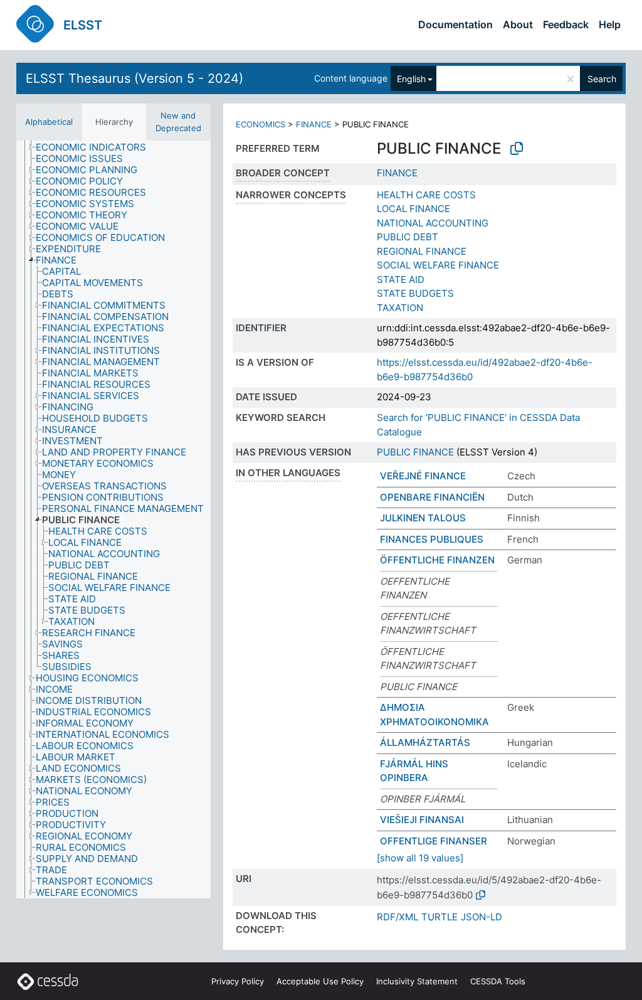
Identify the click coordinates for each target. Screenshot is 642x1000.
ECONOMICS (260, 124)
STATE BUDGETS (415, 293)
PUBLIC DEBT (407, 237)
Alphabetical (49, 122)
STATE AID (400, 279)
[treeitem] (96, 147)
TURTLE (439, 917)
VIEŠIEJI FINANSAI (422, 820)
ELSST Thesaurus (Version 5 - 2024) (134, 78)
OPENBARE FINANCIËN (432, 497)
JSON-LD (481, 917)
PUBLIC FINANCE (415, 452)
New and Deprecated (178, 121)
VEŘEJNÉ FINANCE (423, 476)
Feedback (566, 24)
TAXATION (400, 308)
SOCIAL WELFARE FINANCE (438, 265)
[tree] (113, 519)
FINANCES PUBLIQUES (431, 539)
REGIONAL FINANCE (421, 251)
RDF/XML (397, 917)
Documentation (455, 24)
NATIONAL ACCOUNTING (432, 223)
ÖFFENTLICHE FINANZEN (437, 560)
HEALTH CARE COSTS (426, 195)
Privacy (237, 981)
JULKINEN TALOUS (423, 518)
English (411, 78)
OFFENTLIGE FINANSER (433, 841)
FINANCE (314, 124)
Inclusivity (417, 981)
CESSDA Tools (497, 981)
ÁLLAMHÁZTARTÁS (425, 742)
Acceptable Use (320, 981)
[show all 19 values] (420, 858)
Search (601, 78)
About (518, 24)
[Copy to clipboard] (516, 148)
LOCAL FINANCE (413, 209)
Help (610, 24)
